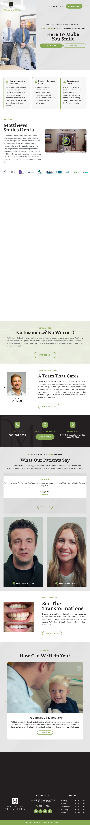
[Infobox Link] (17, 429)
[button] (5, 387)
